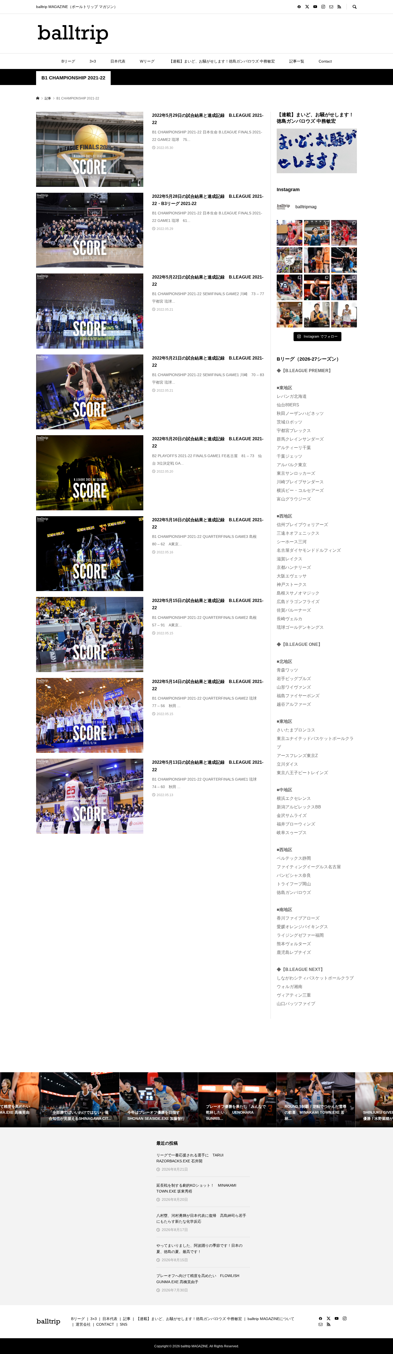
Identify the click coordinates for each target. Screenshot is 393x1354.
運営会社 (83, 1324)
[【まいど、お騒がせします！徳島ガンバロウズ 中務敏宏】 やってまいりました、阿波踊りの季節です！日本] (289, 260)
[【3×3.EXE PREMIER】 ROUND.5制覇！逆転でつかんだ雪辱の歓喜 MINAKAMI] (344, 287)
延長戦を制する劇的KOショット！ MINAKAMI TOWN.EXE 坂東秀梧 (196, 1188)
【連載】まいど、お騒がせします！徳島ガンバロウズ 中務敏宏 (222, 61)
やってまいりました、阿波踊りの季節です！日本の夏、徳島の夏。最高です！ (199, 1248)
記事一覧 (296, 61)
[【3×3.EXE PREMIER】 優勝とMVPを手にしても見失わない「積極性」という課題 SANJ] (344, 314)
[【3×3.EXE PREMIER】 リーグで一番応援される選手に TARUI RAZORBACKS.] (289, 233)
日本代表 (117, 61)
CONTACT (105, 1324)
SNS (123, 1324)
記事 (126, 1319)
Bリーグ (68, 61)
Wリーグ (147, 61)
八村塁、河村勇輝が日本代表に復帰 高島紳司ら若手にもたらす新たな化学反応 (201, 1218)
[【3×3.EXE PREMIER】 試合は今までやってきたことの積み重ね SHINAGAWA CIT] (317, 314)
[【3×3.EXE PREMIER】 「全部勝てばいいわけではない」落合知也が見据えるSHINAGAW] (344, 260)
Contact (325, 61)
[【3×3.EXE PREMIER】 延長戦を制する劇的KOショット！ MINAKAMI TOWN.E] (317, 233)
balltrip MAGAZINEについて (271, 1319)
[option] (39, 1099)
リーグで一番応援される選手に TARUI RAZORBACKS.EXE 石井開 (190, 1158)
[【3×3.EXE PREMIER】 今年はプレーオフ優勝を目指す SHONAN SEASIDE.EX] (289, 287)
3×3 (93, 61)
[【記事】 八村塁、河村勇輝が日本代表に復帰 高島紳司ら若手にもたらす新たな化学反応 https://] (344, 233)
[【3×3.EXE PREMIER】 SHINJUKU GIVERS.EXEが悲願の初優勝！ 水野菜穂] (289, 314)
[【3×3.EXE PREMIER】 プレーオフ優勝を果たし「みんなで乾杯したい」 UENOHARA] (317, 287)
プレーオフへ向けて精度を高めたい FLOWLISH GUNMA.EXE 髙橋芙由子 (197, 1279)
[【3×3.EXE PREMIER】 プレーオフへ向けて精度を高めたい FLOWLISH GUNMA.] (317, 260)
